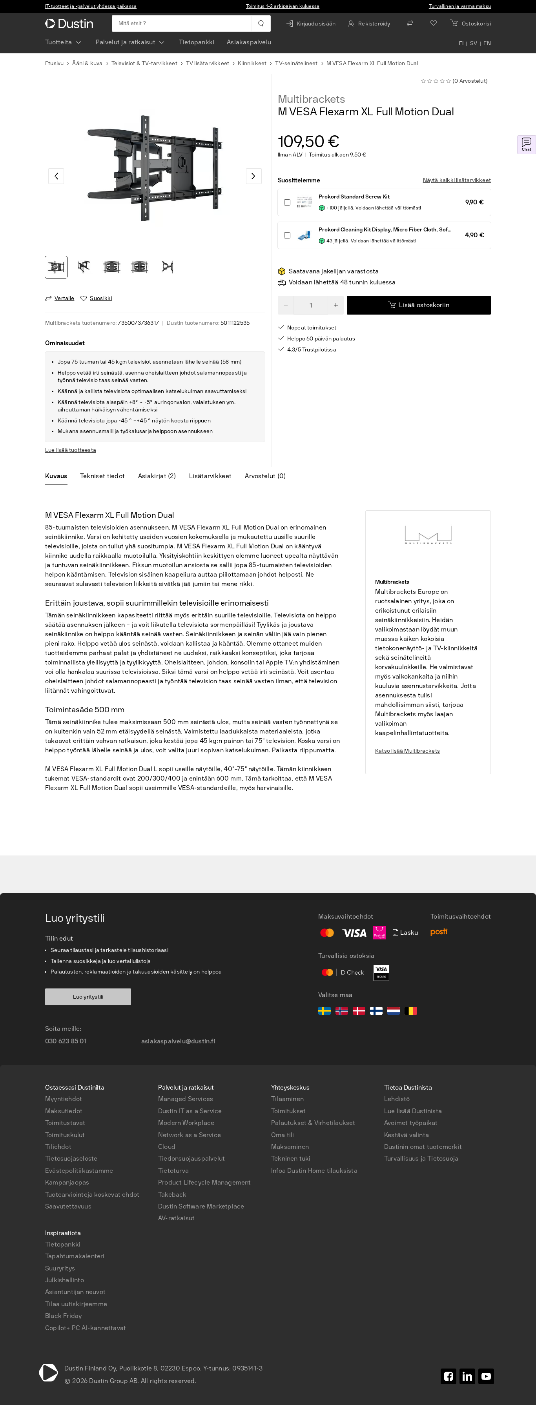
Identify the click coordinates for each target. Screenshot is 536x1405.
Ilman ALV (290, 155)
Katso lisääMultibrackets (407, 751)
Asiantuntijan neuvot (75, 1292)
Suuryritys (60, 1268)
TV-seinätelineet (296, 63)
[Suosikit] (434, 23)
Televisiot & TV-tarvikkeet (144, 63)
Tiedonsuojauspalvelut (191, 1158)
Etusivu (54, 63)
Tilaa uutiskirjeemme (76, 1304)
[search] (260, 23)
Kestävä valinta (406, 1135)
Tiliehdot (58, 1146)
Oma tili (282, 1135)
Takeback (172, 1194)
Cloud (166, 1146)
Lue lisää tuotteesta (70, 450)
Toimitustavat (65, 1123)
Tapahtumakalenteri (75, 1256)
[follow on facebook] (448, 1376)
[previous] (56, 176)
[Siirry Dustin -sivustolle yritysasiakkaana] (70, 23)
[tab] (59, 476)
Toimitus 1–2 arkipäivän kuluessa (282, 6)
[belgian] (411, 1012)
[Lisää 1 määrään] (336, 305)
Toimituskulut (65, 1135)
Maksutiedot (63, 1111)
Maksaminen (290, 1146)
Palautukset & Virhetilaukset (313, 1123)
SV (474, 44)
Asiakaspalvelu (249, 42)
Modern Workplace (186, 1123)
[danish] (359, 1012)
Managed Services (185, 1099)
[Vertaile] (410, 23)
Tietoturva (173, 1170)
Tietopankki (196, 42)
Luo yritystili (88, 997)
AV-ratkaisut (176, 1218)
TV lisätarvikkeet (207, 63)
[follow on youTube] (486, 1376)
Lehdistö (397, 1099)
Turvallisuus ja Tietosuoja (421, 1158)
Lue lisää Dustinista (413, 1111)
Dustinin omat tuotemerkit (423, 1146)
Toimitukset (288, 1111)
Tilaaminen (287, 1099)
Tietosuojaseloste (71, 1158)
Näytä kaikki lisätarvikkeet (457, 180)
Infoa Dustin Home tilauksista (314, 1170)
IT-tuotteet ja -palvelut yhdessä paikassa (91, 6)
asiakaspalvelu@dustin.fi (178, 1041)
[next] (254, 176)
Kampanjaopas (67, 1182)
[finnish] (376, 1012)
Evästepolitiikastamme (79, 1170)
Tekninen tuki (291, 1158)
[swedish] (324, 1012)
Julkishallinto (64, 1280)
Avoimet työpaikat (411, 1123)
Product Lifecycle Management (204, 1182)
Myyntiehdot (63, 1099)
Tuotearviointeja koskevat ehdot (92, 1194)
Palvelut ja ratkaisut (125, 42)
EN (487, 44)
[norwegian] (341, 1012)
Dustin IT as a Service (190, 1111)
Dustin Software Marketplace (201, 1206)
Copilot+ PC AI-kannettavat (85, 1328)
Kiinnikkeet (252, 63)
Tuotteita (58, 42)
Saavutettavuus (68, 1206)
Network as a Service (189, 1135)
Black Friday (63, 1315)
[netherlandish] (393, 1012)
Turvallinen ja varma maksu (460, 6)
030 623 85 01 (66, 1041)
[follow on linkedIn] (467, 1376)
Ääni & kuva (87, 63)
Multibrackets (311, 99)
